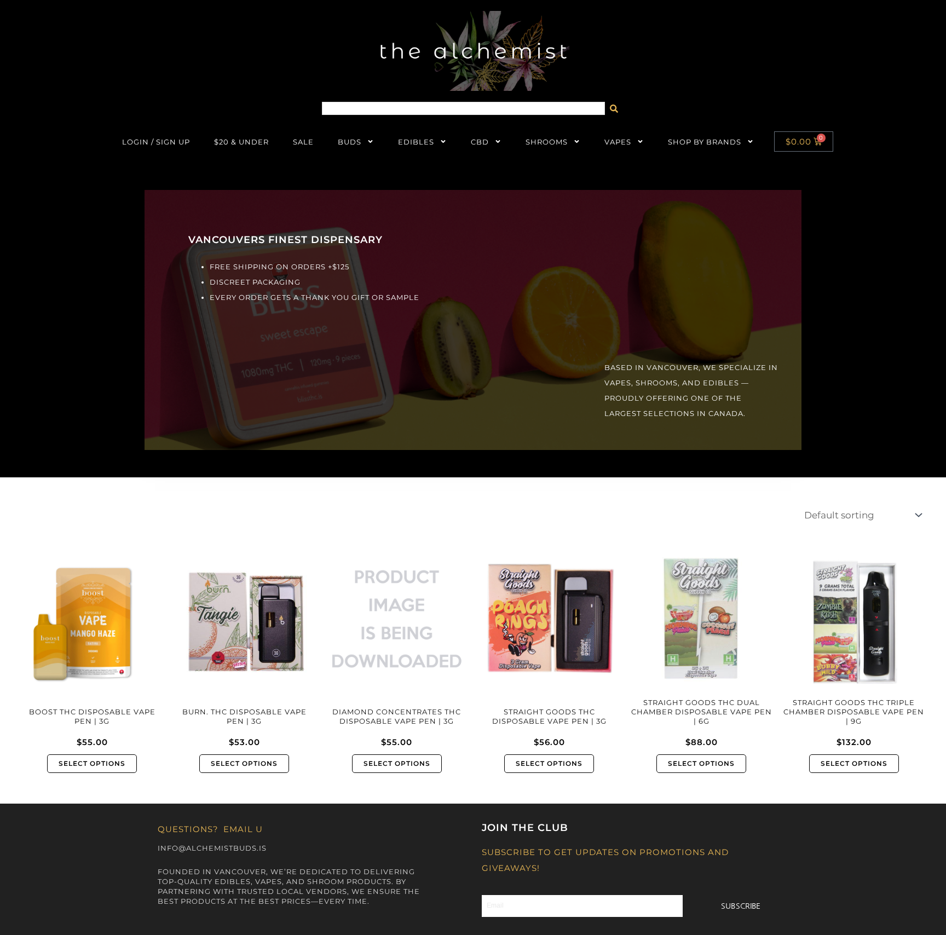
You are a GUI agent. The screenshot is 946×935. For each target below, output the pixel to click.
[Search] (616, 108)
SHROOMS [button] (547, 141)
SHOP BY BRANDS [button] (704, 141)
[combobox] (463, 108)
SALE (303, 141)
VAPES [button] (617, 141)
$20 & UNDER (241, 141)
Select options (92, 763)
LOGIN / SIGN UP (156, 141)
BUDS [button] (349, 141)
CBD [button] (480, 141)
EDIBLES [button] (416, 141)
